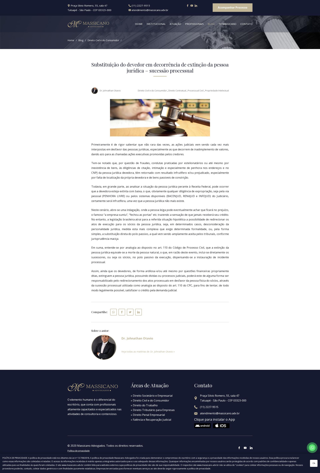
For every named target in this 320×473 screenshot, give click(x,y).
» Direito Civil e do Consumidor (150, 400)
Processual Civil (196, 90)
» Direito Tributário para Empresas (153, 410)
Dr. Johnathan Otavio (110, 90)
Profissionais (194, 24)
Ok (313, 463)
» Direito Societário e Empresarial (151, 395)
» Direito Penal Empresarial (148, 415)
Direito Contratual (177, 90)
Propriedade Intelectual (217, 90)
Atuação (175, 24)
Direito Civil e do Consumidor (103, 40)
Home (139, 24)
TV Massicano (227, 24)
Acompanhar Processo (232, 7)
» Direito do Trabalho (144, 405)
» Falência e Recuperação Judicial (151, 419)
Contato (246, 24)
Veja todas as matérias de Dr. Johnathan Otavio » (148, 351)
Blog (211, 24)
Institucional (156, 24)
